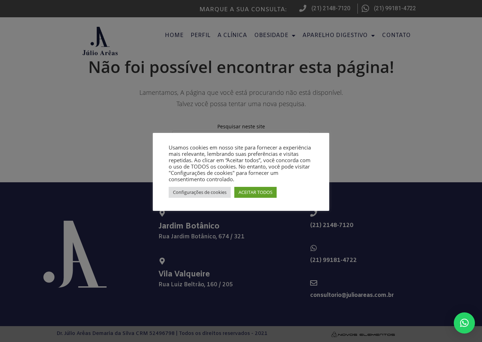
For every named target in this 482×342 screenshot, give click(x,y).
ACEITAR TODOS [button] (255, 192)
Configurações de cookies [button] (200, 192)
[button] (464, 323)
